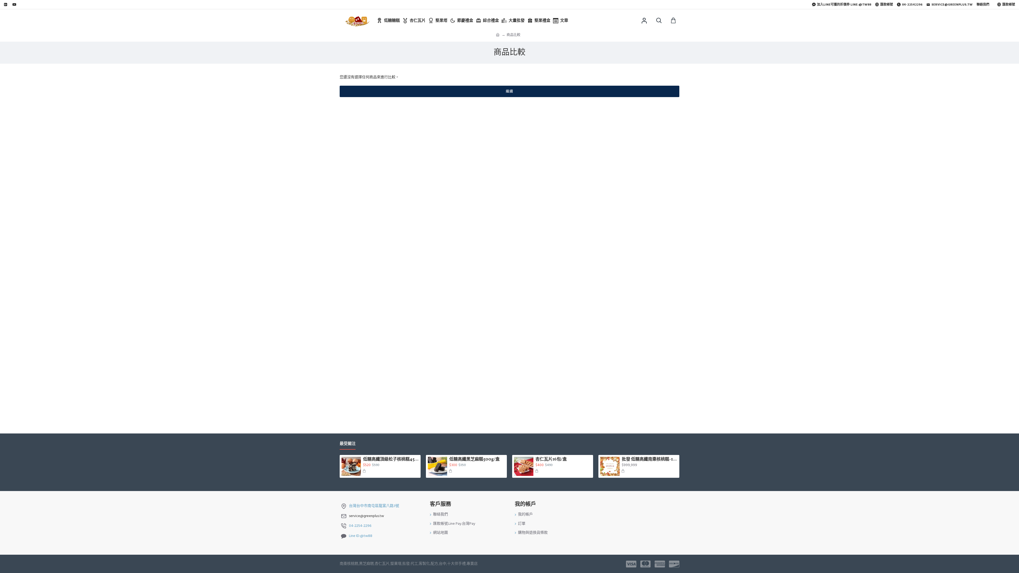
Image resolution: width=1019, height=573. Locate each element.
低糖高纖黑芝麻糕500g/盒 (474, 459)
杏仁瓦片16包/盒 (551, 459)
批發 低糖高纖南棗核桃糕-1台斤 (649, 459)
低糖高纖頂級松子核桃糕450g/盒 (391, 459)
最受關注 (348, 443)
